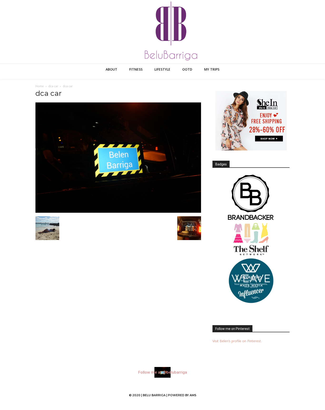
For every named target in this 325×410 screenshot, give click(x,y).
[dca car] (118, 211)
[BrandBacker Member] (251, 198)
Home (39, 86)
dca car (53, 86)
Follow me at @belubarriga (162, 372)
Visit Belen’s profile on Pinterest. (237, 341)
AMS (193, 395)
